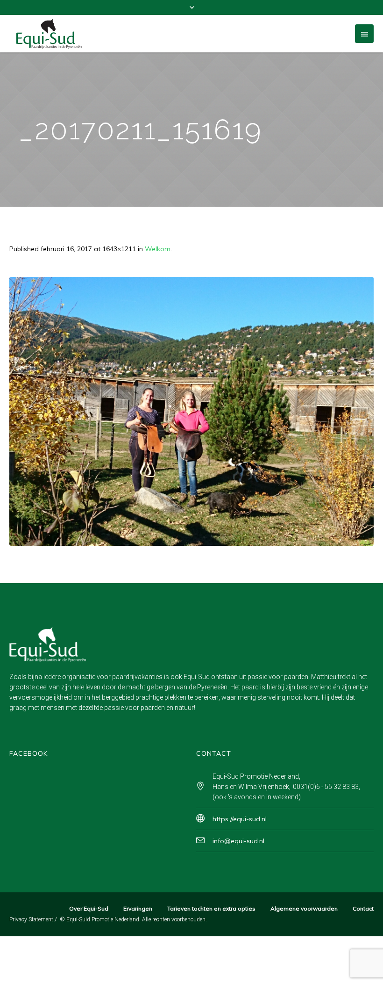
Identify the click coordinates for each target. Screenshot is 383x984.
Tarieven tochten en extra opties (211, 908)
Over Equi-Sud (88, 908)
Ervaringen (137, 908)
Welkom (157, 249)
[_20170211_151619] (191, 411)
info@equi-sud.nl (238, 841)
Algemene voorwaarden (304, 908)
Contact (363, 908)
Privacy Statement (31, 919)
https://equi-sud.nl (240, 819)
